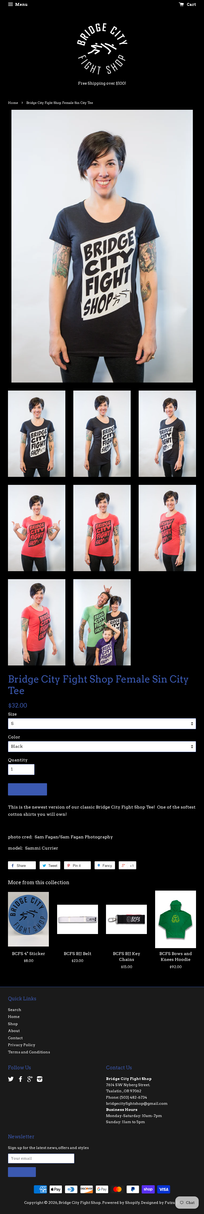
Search (14, 1010)
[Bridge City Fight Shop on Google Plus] (30, 1080)
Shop (13, 1024)
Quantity (18, 759)
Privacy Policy (21, 1045)
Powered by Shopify (121, 1202)
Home (13, 103)
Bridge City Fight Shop (80, 1202)
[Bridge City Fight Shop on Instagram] (39, 1080)
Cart (191, 4)
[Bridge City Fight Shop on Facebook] (20, 1080)
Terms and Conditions (29, 1052)
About (14, 1031)
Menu (21, 4)
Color (14, 737)
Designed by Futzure (160, 1202)
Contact (15, 1038)
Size (12, 714)
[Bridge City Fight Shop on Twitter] (11, 1080)
